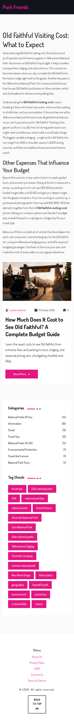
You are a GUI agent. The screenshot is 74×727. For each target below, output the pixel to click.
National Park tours (19, 462)
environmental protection (22, 449)
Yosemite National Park (25, 517)
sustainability (19, 604)
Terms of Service (37, 680)
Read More (20, 374)
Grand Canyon (44, 508)
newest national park (23, 565)
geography (18, 585)
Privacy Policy (37, 663)
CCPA (37, 669)
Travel (11, 430)
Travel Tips (14, 436)
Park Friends (15, 7)
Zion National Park (22, 527)
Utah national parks (23, 537)
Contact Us (37, 674)
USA (14, 498)
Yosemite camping (22, 556)
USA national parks (42, 489)
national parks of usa (20, 417)
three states (46, 575)
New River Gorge (21, 575)
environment (19, 594)
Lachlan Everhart (18, 310)
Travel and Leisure (18, 456)
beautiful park (40, 585)
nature (39, 604)
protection (41, 594)
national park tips (34, 498)
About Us (37, 657)
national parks (20, 508)
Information (14, 423)
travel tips (17, 489)
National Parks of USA (20, 443)
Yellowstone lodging (23, 546)
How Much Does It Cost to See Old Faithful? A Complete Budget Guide (34, 327)
